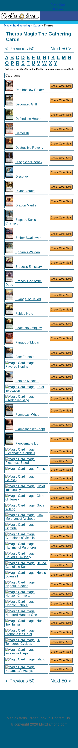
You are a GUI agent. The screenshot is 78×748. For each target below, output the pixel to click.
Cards (37, 25)
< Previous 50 (19, 48)
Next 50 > (60, 48)
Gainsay (11, 480)
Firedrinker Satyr (17, 400)
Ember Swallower (28, 238)
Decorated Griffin (27, 104)
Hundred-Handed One (21, 615)
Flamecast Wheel (27, 414)
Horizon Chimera (17, 595)
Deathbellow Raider (29, 90)
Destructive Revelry (29, 147)
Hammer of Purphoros (21, 547)
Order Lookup (39, 718)
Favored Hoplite (16, 366)
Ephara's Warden (27, 252)
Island (41, 659)
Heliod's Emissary (18, 557)
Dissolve (21, 176)
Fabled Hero (24, 313)
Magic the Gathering (17, 25)
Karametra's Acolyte (19, 670)
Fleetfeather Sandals (20, 453)
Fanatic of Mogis (27, 342)
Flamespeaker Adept (30, 429)
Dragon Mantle (25, 205)
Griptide (11, 528)
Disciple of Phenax (28, 162)
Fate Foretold (24, 357)
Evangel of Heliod (28, 299)
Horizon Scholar (16, 605)
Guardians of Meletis (20, 538)
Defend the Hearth (28, 118)
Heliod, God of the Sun (26, 564)
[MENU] (11, 16)
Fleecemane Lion (27, 443)
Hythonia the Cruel (18, 634)
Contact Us (61, 718)
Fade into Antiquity (28, 328)
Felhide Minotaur (27, 381)
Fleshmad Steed (17, 462)
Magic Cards (17, 718)
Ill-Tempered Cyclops (22, 641)
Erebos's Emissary (28, 266)
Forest (41, 468)
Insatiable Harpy (17, 653)
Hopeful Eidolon (16, 586)
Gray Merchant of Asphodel (24, 516)
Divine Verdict (25, 191)
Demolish (22, 133)
